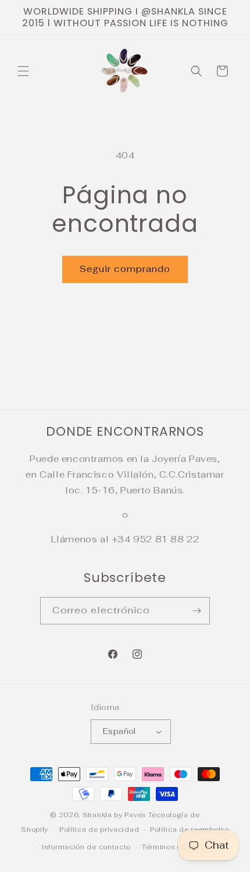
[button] (23, 71)
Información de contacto (86, 847)
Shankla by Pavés (114, 815)
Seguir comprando (125, 268)
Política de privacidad (99, 829)
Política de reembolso (189, 829)
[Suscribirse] (196, 610)
